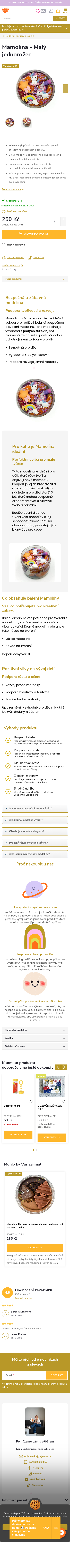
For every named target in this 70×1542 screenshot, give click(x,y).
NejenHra (38, 1467)
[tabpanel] (18, 1109)
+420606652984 (38, 1462)
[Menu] (65, 10)
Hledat (60, 18)
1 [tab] (33, 1150)
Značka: (12, 265)
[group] (35, 1219)
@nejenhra (37, 1485)
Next (64, 1067)
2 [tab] (36, 1150)
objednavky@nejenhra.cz (37, 1456)
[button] (61, 1533)
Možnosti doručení (17, 211)
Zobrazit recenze (23, 1298)
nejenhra (37, 1473)
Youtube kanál (38, 1479)
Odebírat (57, 1375)
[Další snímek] (65, 88)
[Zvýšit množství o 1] (63, 219)
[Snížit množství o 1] (63, 224)
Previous (58, 1067)
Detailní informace (11, 189)
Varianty (16, 1134)
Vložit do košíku (36, 234)
